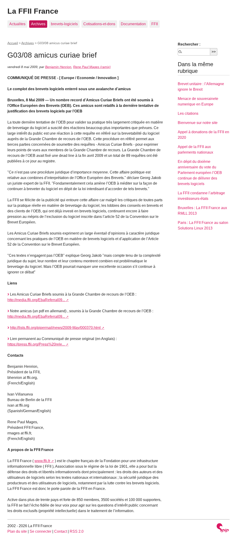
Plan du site (17, 531)
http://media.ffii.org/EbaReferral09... (36, 300)
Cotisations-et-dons (99, 24)
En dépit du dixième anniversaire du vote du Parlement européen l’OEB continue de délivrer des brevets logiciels (200, 173)
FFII (154, 24)
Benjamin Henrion (58, 67)
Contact (60, 531)
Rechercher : (189, 44)
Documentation (133, 24)
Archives (38, 24)
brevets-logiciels (64, 24)
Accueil (12, 43)
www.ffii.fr (42, 461)
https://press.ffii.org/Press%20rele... (36, 344)
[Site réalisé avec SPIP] (223, 528)
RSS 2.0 (77, 531)
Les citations (188, 113)
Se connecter (40, 531)
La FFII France (32, 11)
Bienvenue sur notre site (198, 123)
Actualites (17, 24)
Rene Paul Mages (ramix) (92, 67)
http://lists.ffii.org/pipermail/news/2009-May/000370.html (55, 328)
